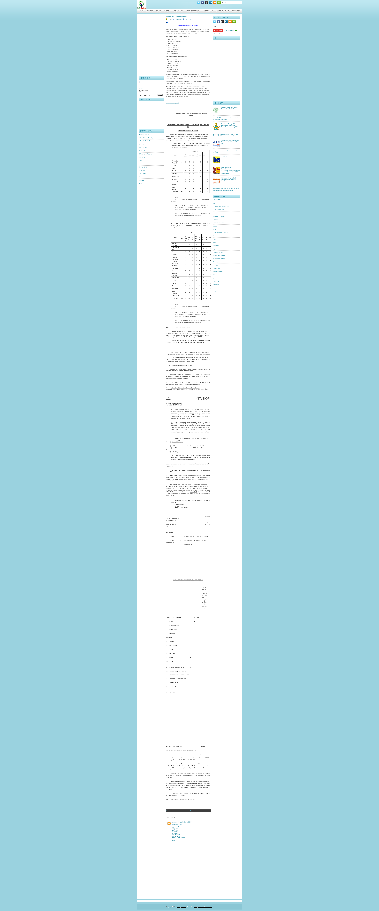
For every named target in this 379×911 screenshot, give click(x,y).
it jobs (214, 291)
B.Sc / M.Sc (142, 173)
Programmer (216, 268)
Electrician (216, 245)
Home (142, 11)
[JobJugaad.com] (158, 4)
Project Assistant (217, 271)
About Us (149, 11)
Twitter (140, 88)
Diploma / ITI (142, 177)
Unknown (175, 822)
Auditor (215, 226)
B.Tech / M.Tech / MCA (145, 141)
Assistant (215, 219)
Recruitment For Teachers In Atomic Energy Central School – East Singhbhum (226, 189)
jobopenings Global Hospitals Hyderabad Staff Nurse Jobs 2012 (230, 142)
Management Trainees (219, 258)
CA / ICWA (142, 144)
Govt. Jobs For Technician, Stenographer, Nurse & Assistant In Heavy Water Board (225, 135)
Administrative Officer (219, 216)
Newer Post (169, 810)
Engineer (215, 249)
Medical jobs (216, 262)
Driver (214, 242)
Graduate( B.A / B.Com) (145, 134)
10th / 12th (142, 180)
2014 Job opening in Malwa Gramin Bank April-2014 (229, 108)
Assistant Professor (218, 223)
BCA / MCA (142, 157)
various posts (178, 19)
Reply (173, 840)
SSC (214, 278)
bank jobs (215, 288)
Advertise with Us (222, 11)
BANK (214, 229)
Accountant (216, 213)
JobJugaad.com (181, 907)
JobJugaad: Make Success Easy (203, 907)
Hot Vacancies (178, 11)
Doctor (214, 239)
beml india (224, 157)
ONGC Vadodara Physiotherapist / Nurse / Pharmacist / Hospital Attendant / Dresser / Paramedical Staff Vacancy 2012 (230, 170)
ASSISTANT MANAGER (220, 209)
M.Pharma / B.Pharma (145, 154)
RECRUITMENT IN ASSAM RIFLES (176, 16)
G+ (139, 86)
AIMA (214, 203)
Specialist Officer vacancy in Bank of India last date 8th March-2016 (226, 118)
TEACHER (216, 281)
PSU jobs (215, 265)
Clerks (214, 236)
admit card (216, 284)
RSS (140, 84)
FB (139, 87)
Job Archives (218, 34)
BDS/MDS (142, 170)
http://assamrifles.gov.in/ (172, 103)
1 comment (188, 19)
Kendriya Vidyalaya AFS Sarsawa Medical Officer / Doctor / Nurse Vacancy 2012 (229, 125)
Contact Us (236, 11)
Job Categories (229, 30)
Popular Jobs (218, 30)
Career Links (208, 11)
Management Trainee (219, 255)
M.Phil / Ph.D (142, 151)
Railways (215, 275)
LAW (140, 164)
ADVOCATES (217, 200)
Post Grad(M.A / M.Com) (146, 137)
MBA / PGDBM (143, 147)
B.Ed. (140, 160)
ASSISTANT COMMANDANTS (221, 206)
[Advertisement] (151, 45)
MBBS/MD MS (143, 167)
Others (141, 183)
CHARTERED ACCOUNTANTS (221, 232)
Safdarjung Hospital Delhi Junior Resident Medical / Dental (228, 179)
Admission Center (163, 11)
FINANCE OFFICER (218, 252)
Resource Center (193, 11)
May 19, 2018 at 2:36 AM (185, 822)
